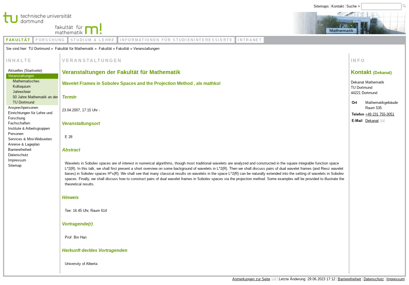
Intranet (250, 40)
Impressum (17, 160)
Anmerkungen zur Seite (251, 279)
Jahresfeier (22, 92)
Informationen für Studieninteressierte (176, 40)
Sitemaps (321, 6)
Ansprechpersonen (23, 107)
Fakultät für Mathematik (74, 48)
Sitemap (14, 165)
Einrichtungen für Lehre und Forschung (30, 115)
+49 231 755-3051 (379, 114)
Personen (15, 134)
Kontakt (337, 6)
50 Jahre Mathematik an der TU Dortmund (35, 99)
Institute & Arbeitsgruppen (29, 128)
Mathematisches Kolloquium (26, 84)
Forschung (50, 40)
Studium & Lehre (92, 40)
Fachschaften (19, 123)
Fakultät (18, 40)
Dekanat (372, 121)
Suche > (353, 6)
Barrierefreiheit (19, 150)
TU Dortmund (39, 48)
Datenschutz (18, 155)
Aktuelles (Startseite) (25, 70)
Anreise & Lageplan (24, 144)
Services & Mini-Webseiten (30, 139)
